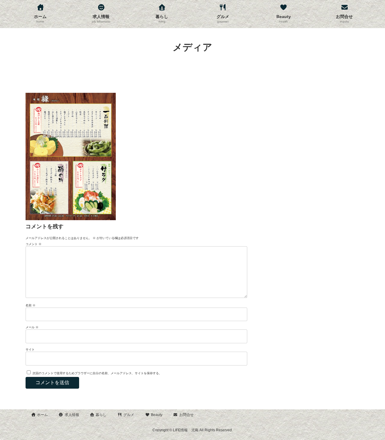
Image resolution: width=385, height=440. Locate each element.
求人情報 (72, 415)
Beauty (156, 415)
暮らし (101, 415)
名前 (30, 305)
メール (32, 327)
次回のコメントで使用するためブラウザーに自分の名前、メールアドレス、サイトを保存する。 (97, 373)
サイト (30, 349)
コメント (34, 244)
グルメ (128, 415)
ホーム (42, 415)
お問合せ (186, 415)
